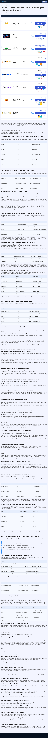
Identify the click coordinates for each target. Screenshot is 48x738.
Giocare (44, 1)
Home (2, 5)
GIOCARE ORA (40, 23)
